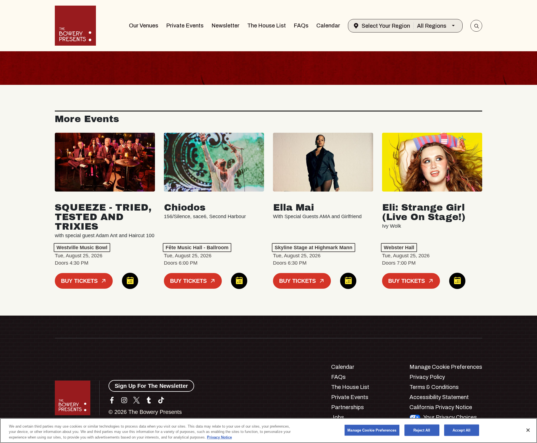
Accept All (461, 430)
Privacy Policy (427, 377)
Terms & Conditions (434, 387)
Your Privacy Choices (450, 417)
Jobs (337, 417)
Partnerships (347, 407)
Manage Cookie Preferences (371, 430)
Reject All (421, 430)
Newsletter (225, 25)
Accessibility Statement (439, 397)
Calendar (328, 25)
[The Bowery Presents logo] (75, 26)
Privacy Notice (219, 437)
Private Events (185, 25)
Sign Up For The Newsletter (151, 386)
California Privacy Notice (440, 407)
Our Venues (143, 25)
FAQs (301, 25)
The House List (266, 25)
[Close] (528, 430)
